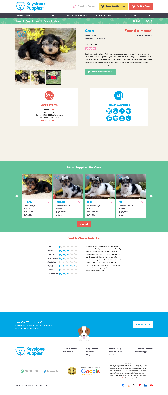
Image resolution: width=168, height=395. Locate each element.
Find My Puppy (141, 352)
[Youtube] (151, 385)
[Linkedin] (145, 385)
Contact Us (141, 324)
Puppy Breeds (32, 21)
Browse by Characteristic (75, 15)
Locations (90, 352)
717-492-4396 (31, 371)
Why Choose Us (129, 15)
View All (84, 224)
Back (138, 21)
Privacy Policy (43, 385)
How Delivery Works (104, 15)
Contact (148, 15)
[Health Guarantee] (119, 95)
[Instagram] (129, 385)
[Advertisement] (84, 141)
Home (18, 21)
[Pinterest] (140, 385)
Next (147, 21)
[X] (134, 385)
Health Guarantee (116, 355)
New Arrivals (67, 352)
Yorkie (47, 21)
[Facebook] (123, 385)
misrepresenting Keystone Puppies (117, 377)
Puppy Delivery (115, 348)
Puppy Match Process (117, 352)
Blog (88, 355)
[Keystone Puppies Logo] (30, 351)
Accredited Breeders (144, 348)
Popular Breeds (47, 15)
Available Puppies (24, 15)
